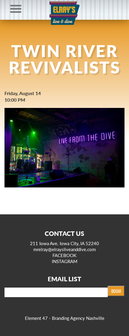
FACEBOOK (64, 255)
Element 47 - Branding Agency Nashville (64, 318)
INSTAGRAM (64, 261)
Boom (116, 291)
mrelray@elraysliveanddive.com (64, 249)
